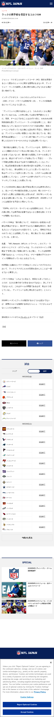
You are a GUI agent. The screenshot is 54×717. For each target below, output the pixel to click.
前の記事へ (7, 22)
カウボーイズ (10, 487)
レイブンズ (9, 434)
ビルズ (8, 386)
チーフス (9, 497)
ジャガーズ (9, 466)
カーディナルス (11, 514)
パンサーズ (9, 444)
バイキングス (10, 524)
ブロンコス (9, 529)
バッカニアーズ (11, 461)
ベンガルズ (9, 503)
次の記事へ (47, 22)
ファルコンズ (10, 450)
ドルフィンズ (10, 455)
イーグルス (9, 508)
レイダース (9, 408)
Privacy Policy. (40, 692)
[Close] (51, 662)
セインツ (9, 482)
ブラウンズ (9, 397)
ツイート (15, 343)
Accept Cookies (27, 712)
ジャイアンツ (10, 471)
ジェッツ (9, 476)
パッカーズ (9, 519)
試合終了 (42, 384)
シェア (40, 343)
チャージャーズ (11, 418)
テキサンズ (9, 439)
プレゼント (24, 317)
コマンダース (10, 429)
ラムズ (8, 413)
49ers (8, 403)
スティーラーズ (11, 381)
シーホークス (10, 492)
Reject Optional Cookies (27, 705)
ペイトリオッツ (11, 392)
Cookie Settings (27, 697)
